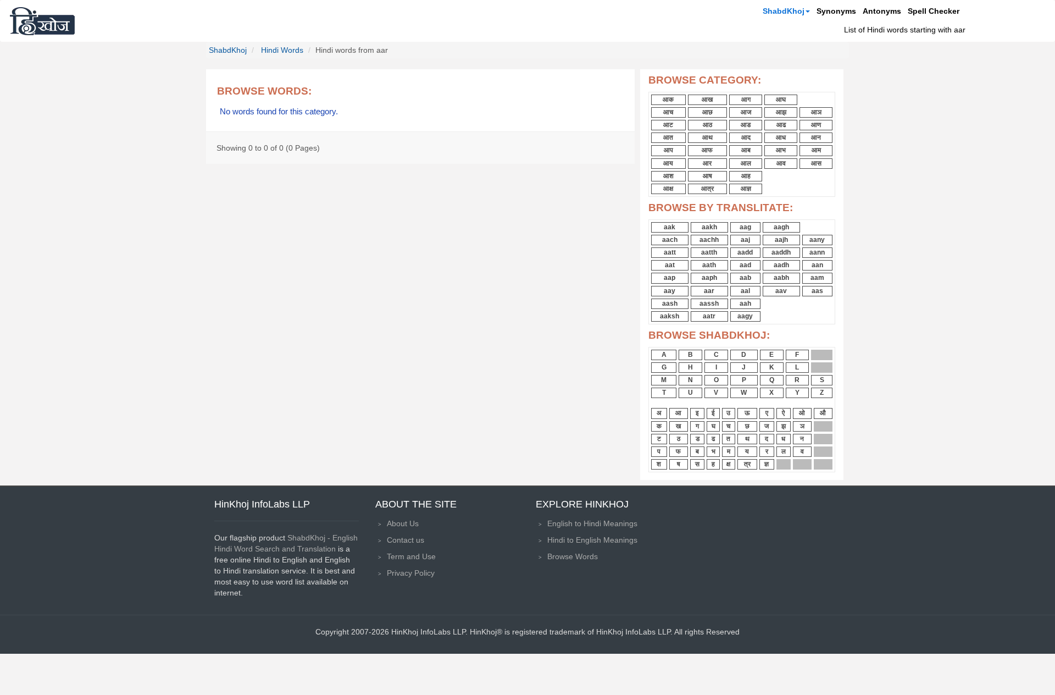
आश (668, 176)
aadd (745, 252)
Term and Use (411, 556)
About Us (403, 523)
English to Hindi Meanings (592, 523)
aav (781, 291)
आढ (781, 125)
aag (745, 227)
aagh (781, 227)
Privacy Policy (411, 573)
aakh (709, 227)
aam (817, 278)
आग (746, 99)
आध (781, 137)
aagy (745, 316)
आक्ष (668, 188)
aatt (670, 252)
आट (668, 125)
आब (746, 150)
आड (746, 125)
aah (745, 303)
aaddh (781, 252)
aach (670, 240)
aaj (745, 240)
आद (746, 137)
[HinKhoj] (42, 21)
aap (669, 278)
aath (709, 265)
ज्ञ (766, 464)
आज (746, 112)
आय (668, 163)
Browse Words (572, 556)
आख (707, 99)
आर (707, 163)
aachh (709, 240)
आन (816, 137)
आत (668, 137)
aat (670, 265)
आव (781, 163)
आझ (781, 112)
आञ (816, 112)
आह (746, 176)
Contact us (405, 540)
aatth (709, 252)
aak (669, 227)
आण (816, 125)
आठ (707, 125)
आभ (781, 150)
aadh (781, 265)
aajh (781, 240)
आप (668, 150)
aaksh (669, 316)
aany (817, 240)
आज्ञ (746, 188)
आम (816, 150)
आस (816, 163)
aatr (709, 316)
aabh (781, 278)
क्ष (728, 464)
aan (817, 265)
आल (746, 163)
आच (668, 112)
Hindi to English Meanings (592, 540)
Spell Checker (933, 11)
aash (670, 303)
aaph (709, 278)
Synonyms (836, 11)
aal (745, 291)
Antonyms (882, 11)
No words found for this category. (279, 112)
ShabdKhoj (783, 11)
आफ (707, 150)
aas (817, 291)
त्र (747, 464)
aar (709, 291)
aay (669, 291)
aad (745, 265)
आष (707, 176)
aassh (709, 303)
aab (745, 278)
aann (817, 252)
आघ (781, 99)
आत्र (707, 188)
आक (668, 99)
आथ (707, 137)
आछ (707, 112)
